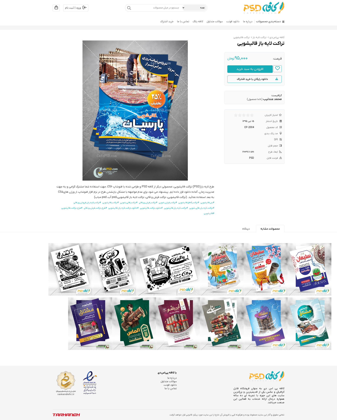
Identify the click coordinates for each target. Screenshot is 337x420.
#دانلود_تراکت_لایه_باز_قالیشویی (123, 208)
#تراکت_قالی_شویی (128, 202)
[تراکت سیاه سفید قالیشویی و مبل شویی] (114, 269)
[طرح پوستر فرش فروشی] (178, 323)
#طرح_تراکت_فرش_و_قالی (95, 208)
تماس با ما (183, 21)
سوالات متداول (215, 21)
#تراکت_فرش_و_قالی (148, 202)
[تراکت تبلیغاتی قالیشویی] (309, 323)
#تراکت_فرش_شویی (168, 202)
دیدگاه (246, 229)
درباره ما (247, 21)
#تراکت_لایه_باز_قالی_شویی (201, 208)
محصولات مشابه (270, 229)
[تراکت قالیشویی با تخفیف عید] (222, 269)
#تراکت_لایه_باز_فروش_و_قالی (87, 202)
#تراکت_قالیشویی (110, 202)
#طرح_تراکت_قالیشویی (71, 208)
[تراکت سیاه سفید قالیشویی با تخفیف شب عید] (70, 269)
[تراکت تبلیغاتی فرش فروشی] (134, 323)
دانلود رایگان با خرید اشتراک (252, 79)
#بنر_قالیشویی (207, 202)
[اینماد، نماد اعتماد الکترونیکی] (90, 383)
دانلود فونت (232, 21)
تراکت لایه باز (259, 37)
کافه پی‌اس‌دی (276, 37)
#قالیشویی (209, 213)
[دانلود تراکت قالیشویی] (266, 323)
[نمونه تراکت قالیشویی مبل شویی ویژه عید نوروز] (309, 269)
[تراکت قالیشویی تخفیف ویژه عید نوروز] (266, 269)
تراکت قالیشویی (241, 37)
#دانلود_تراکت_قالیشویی (151, 208)
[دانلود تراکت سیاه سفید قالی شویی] (168, 269)
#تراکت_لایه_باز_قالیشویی (176, 208)
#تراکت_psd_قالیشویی (188, 202)
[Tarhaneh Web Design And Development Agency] (66, 414)
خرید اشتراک (166, 21)
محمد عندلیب (272, 99)
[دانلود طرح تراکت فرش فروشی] (222, 323)
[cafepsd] (264, 8)
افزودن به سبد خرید (249, 69)
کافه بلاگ (198, 21)
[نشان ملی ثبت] (66, 383)
